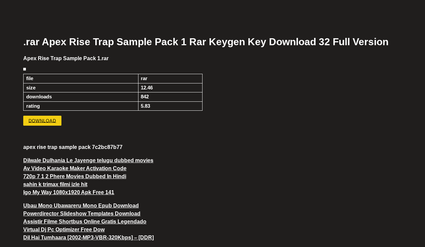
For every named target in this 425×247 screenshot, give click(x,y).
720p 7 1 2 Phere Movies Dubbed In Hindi (74, 176)
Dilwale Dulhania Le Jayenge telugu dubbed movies (88, 160)
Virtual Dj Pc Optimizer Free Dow (64, 229)
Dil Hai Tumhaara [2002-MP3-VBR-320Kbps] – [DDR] (88, 237)
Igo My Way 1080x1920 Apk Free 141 (68, 192)
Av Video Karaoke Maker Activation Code (75, 168)
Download (42, 120)
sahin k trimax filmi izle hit (55, 184)
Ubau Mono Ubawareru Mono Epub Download (81, 205)
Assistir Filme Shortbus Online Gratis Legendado (84, 221)
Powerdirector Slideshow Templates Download (81, 213)
